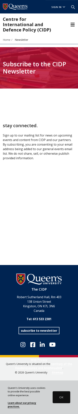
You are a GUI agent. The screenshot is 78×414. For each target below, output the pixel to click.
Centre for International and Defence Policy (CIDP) (27, 24)
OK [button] (61, 397)
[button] (73, 6)
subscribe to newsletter (39, 331)
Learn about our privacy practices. (22, 404)
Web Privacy (39, 359)
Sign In (56, 7)
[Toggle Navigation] (72, 24)
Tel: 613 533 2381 (39, 319)
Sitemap (57, 372)
